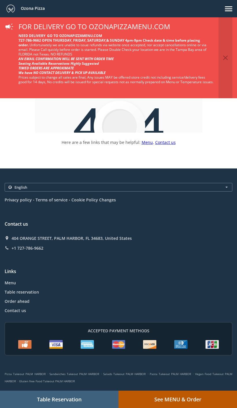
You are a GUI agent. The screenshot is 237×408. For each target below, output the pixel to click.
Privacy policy (18, 200)
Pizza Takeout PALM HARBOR (25, 374)
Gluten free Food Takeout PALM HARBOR (47, 381)
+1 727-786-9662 (27, 248)
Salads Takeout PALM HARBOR (124, 374)
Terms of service (52, 200)
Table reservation (22, 292)
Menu (147, 142)
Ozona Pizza (32, 8)
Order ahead (17, 301)
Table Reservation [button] (59, 399)
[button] (228, 8)
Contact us (165, 142)
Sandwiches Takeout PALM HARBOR (74, 374)
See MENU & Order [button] (177, 399)
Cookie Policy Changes (93, 200)
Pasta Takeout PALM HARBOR (170, 374)
